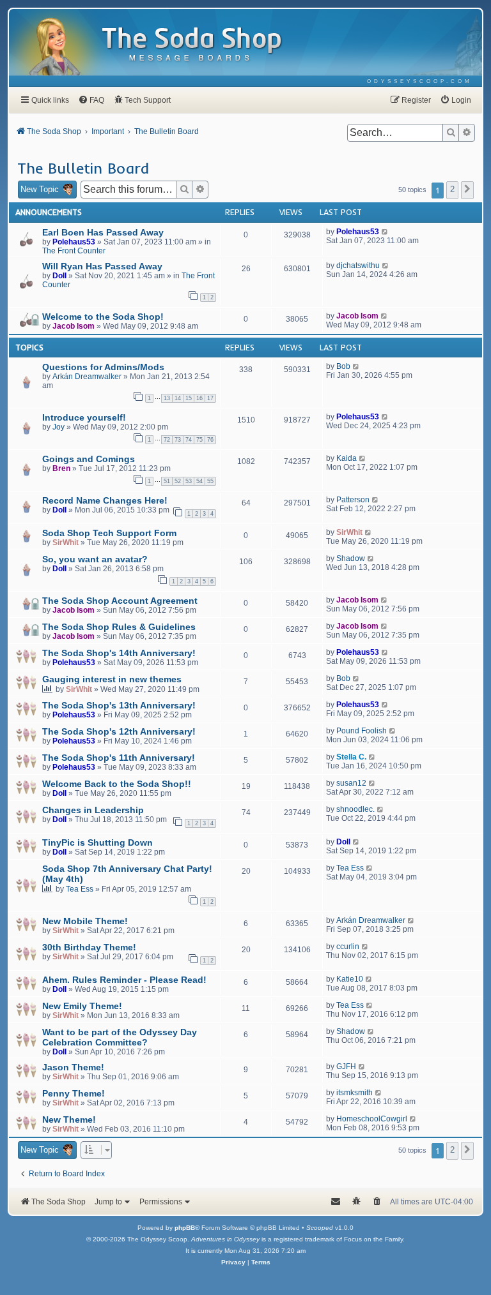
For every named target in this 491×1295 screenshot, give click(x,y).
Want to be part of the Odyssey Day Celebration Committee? (119, 1037)
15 (188, 398)
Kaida (346, 458)
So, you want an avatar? (95, 559)
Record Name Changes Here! (105, 500)
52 (178, 481)
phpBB (185, 1227)
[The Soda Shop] (192, 45)
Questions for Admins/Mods (103, 367)
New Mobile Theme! (85, 921)
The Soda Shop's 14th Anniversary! (119, 653)
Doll (59, 275)
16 (199, 398)
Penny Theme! (73, 1093)
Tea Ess (79, 889)
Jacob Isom (73, 326)
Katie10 (349, 979)
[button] (467, 190)
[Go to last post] (385, 231)
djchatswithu (358, 265)
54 (199, 481)
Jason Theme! (73, 1067)
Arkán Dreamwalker (86, 376)
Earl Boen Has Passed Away (103, 232)
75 (199, 440)
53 (188, 481)
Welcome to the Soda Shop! (103, 316)
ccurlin (347, 946)
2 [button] (452, 189)
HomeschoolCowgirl (371, 1118)
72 (167, 440)
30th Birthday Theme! (89, 947)
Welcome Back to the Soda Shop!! (116, 784)
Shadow (350, 558)
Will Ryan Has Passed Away (102, 266)
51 (167, 481)
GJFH (346, 1066)
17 (210, 398)
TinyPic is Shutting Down (97, 842)
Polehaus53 (73, 241)
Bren (61, 468)
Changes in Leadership (93, 810)
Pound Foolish (361, 730)
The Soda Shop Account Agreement (120, 600)
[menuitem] (419, 81)
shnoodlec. (355, 809)
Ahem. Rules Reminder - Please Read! (124, 980)
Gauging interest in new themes (112, 679)
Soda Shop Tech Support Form (109, 533)
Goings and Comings (88, 459)
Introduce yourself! (84, 417)
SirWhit (65, 542)
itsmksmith (354, 1092)
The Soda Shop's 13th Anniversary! (119, 705)
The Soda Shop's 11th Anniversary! (118, 757)
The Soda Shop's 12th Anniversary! (119, 731)
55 (210, 481)
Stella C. (351, 756)
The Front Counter (73, 250)
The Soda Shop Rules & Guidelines (119, 627)
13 (167, 398)
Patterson (353, 499)
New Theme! (69, 1119)
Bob (343, 366)
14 (178, 398)
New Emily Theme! (82, 1006)
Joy (58, 427)
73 (178, 440)
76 (210, 440)
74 (188, 440)
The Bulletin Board (83, 167)
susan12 (351, 783)
